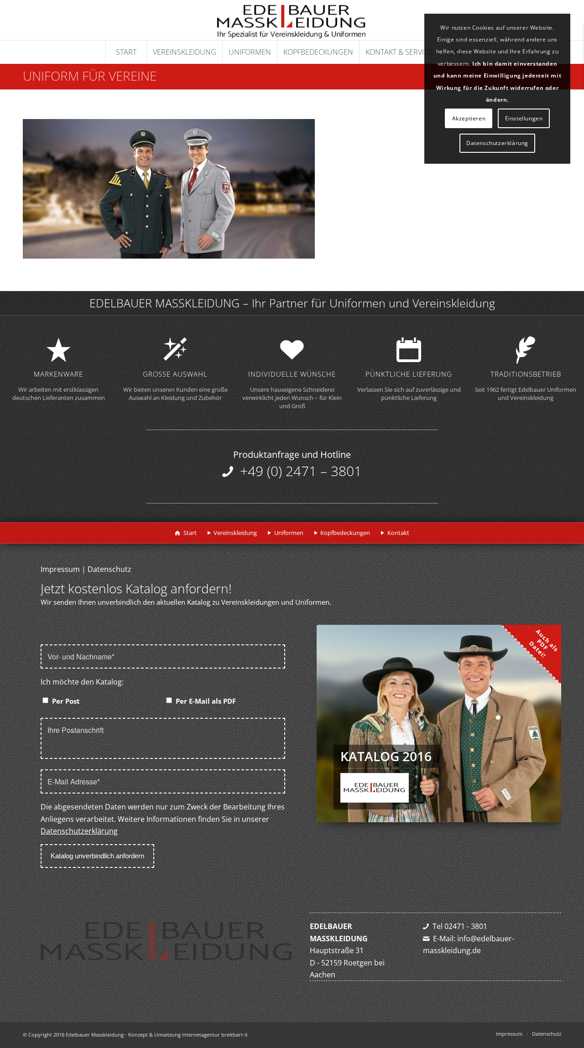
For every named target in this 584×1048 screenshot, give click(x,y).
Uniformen (288, 533)
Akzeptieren (469, 118)
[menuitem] (125, 52)
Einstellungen (524, 118)
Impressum (60, 569)
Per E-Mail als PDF (206, 701)
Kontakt (398, 533)
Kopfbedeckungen (345, 533)
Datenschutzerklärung (79, 831)
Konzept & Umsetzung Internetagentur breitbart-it (188, 1034)
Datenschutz (109, 569)
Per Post (66, 701)
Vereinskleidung (235, 533)
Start (190, 533)
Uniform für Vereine (89, 75)
